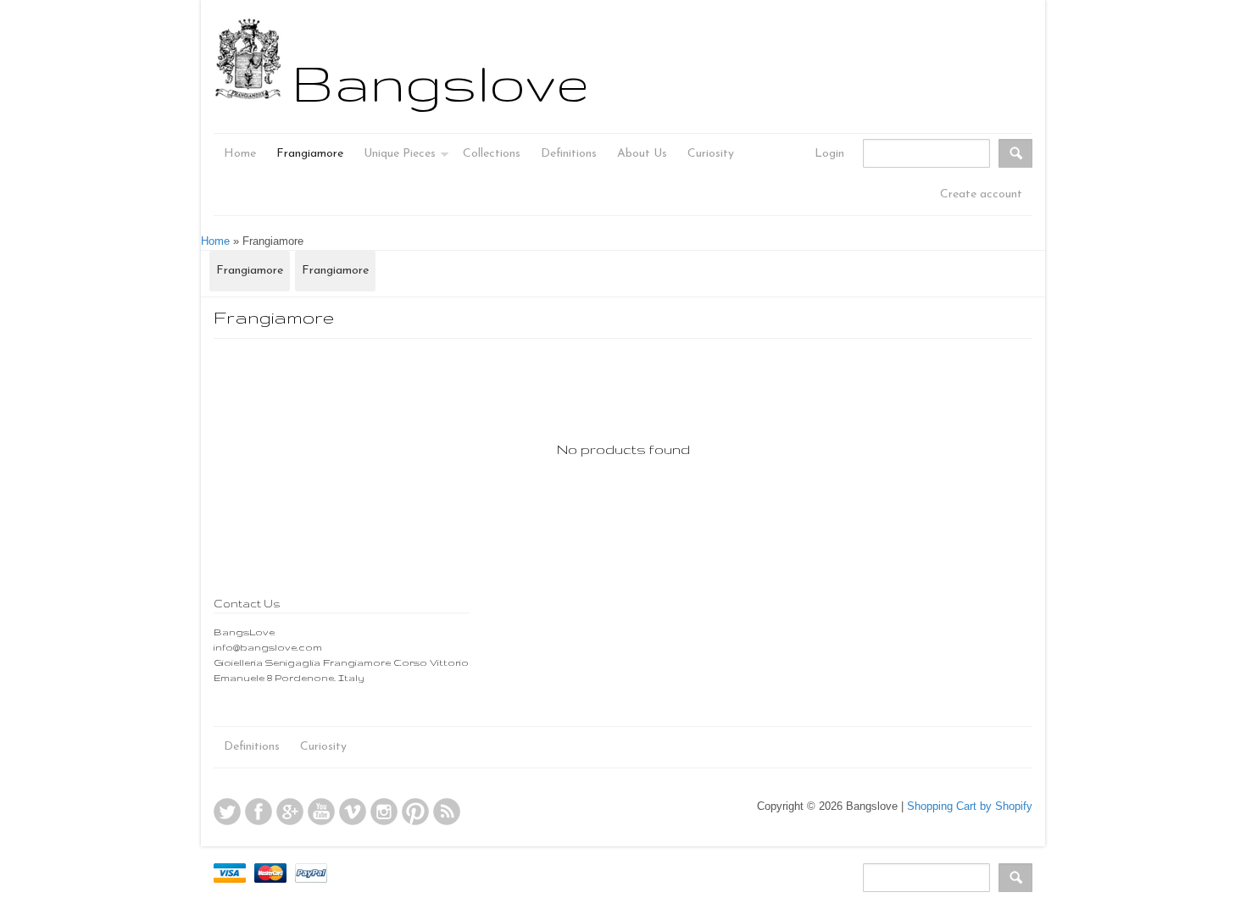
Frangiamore (249, 270)
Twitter (227, 811)
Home (215, 241)
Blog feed (446, 811)
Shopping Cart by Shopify (969, 806)
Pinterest (415, 811)
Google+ (289, 811)
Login (829, 153)
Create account (981, 194)
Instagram (384, 811)
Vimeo (352, 811)
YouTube (321, 811)
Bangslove (440, 82)
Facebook (258, 811)
